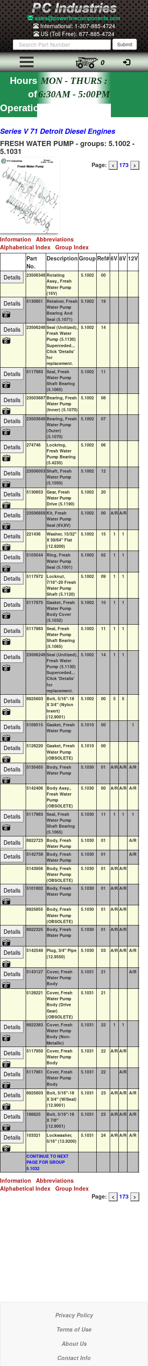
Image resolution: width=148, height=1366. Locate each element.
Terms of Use (74, 1329)
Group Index (73, 247)
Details (12, 277)
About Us (74, 1343)
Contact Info (74, 1358)
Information (18, 239)
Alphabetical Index (27, 247)
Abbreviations (56, 239)
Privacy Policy (74, 1315)
